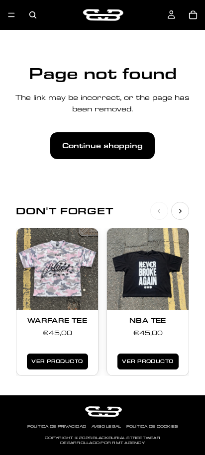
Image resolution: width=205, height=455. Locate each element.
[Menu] (11, 14)
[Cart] (193, 15)
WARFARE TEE (57, 320)
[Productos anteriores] (159, 211)
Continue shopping (102, 145)
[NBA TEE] (148, 269)
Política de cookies (152, 426)
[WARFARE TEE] (57, 269)
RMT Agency (128, 443)
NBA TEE (147, 320)
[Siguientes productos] (180, 211)
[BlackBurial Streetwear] (102, 411)
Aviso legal (106, 426)
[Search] (33, 15)
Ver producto (57, 361)
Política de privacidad (57, 426)
